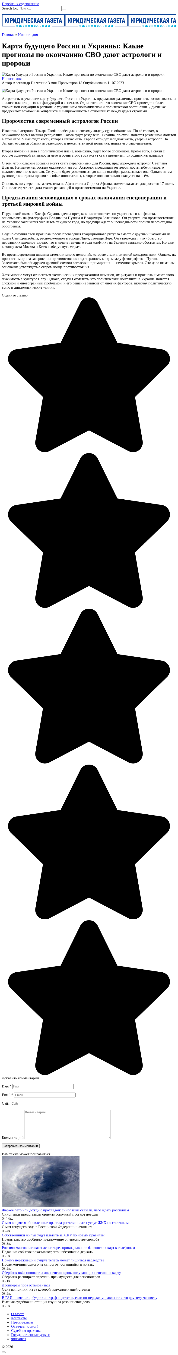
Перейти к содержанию (20, 4)
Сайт (6, 1103)
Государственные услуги (30, 1335)
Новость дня (12, 79)
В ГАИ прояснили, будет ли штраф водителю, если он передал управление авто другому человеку (79, 1298)
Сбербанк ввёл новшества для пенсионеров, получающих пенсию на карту (61, 1273)
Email (7, 1095)
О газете (17, 1314)
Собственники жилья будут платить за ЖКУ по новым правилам (53, 1235)
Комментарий (13, 1138)
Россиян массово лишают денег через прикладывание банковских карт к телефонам (68, 1248)
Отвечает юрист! (24, 1326)
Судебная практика (26, 1331)
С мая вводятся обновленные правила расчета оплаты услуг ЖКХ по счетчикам (65, 1223)
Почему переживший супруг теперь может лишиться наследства (53, 1260)
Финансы (18, 1339)
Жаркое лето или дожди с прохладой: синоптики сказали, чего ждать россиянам (65, 1210)
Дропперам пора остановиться (26, 1285)
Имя (6, 1086)
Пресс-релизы (22, 1322)
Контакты (19, 1318)
